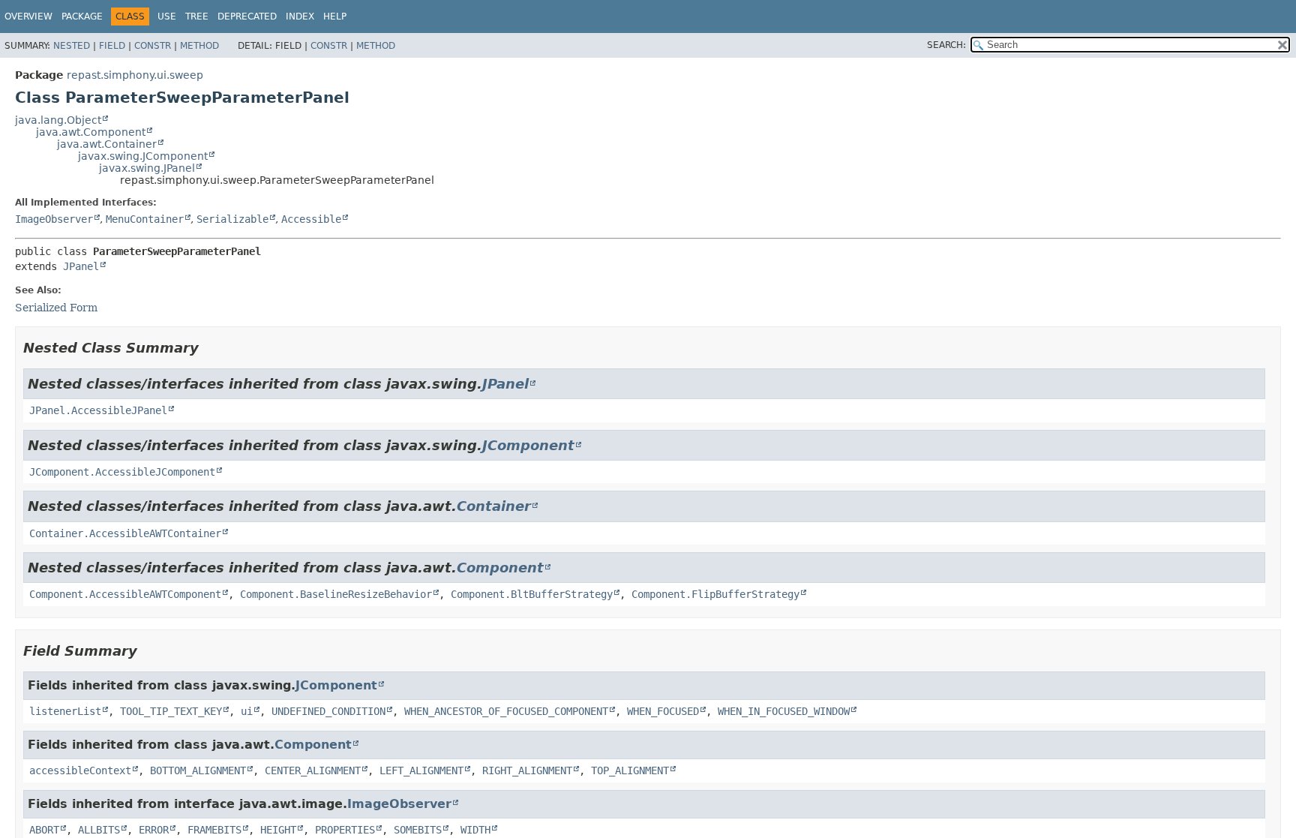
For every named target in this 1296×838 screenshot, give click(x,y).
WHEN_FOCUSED (663, 711)
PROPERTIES (345, 830)
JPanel (81, 266)
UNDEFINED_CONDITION (329, 711)
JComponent (528, 445)
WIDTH (475, 830)
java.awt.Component (91, 132)
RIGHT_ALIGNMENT (527, 770)
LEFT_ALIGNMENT (422, 770)
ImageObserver (54, 219)
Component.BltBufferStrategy (532, 594)
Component (500, 567)
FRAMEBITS (215, 830)
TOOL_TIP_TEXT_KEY (171, 711)
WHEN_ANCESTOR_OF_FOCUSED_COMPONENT (506, 711)
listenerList (65, 711)
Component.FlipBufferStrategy (716, 594)
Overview (28, 16)
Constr (152, 46)
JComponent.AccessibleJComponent (122, 472)
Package (82, 16)
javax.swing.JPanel (147, 168)
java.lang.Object (58, 120)
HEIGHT (278, 830)
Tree (196, 16)
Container (494, 506)
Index (300, 16)
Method (199, 46)
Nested (71, 46)
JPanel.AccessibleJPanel (98, 410)
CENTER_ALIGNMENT (313, 770)
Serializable (232, 219)
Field (112, 46)
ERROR (154, 830)
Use (167, 16)
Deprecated (247, 16)
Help (334, 16)
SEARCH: (946, 45)
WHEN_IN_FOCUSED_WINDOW (784, 711)
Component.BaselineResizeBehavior (336, 594)
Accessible (311, 219)
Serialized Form (56, 308)
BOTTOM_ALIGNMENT (198, 770)
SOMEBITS (418, 830)
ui (247, 711)
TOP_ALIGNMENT (630, 770)
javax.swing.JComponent (143, 156)
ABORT (44, 830)
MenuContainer (145, 219)
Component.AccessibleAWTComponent (125, 594)
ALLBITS (99, 830)
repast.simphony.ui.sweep (135, 75)
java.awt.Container (107, 144)
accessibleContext (80, 770)
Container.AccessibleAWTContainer (125, 533)
